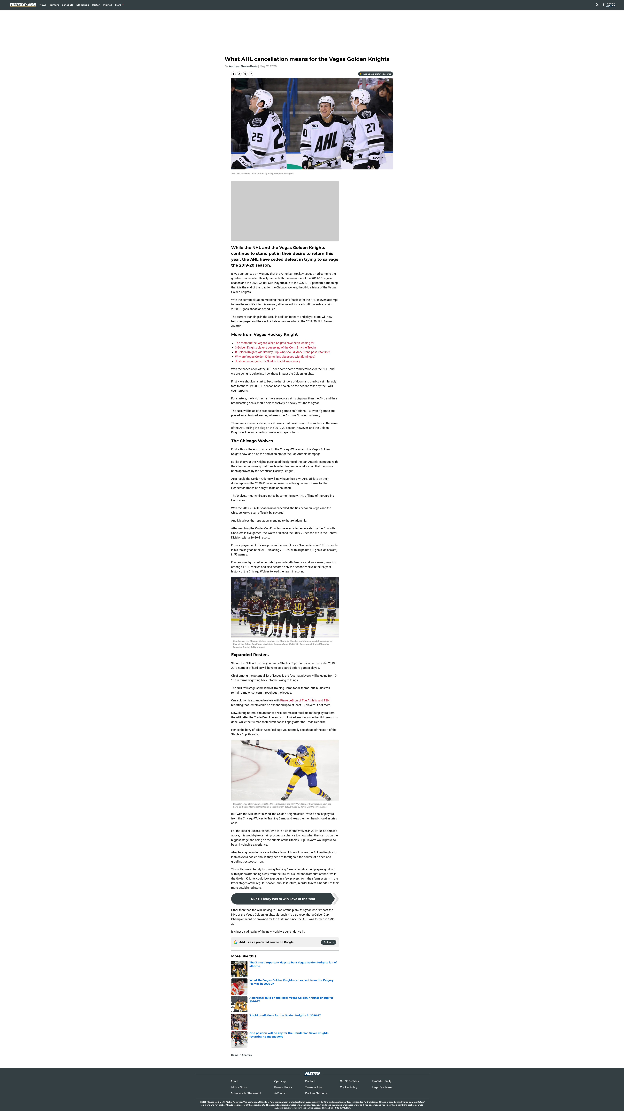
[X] (597, 4)
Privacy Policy (283, 1087)
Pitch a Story (239, 1087)
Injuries (107, 4)
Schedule (67, 4)
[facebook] (603, 4)
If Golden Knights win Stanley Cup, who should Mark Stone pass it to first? (282, 352)
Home (234, 1055)
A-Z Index (280, 1093)
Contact (310, 1081)
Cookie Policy (348, 1087)
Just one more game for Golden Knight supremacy (267, 361)
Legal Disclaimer (382, 1087)
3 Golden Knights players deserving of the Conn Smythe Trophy (275, 347)
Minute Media (214, 1102)
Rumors (54, 4)
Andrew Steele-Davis (243, 66)
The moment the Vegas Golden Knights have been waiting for (274, 343)
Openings (280, 1081)
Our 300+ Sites (349, 1081)
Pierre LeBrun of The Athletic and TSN (304, 700)
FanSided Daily (381, 1081)
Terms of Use (313, 1087)
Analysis (247, 1055)
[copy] (251, 73)
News (43, 4)
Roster (96, 4)
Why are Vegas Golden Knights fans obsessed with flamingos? (275, 356)
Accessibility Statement (246, 1093)
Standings (83, 4)
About (234, 1081)
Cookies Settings (316, 1093)
